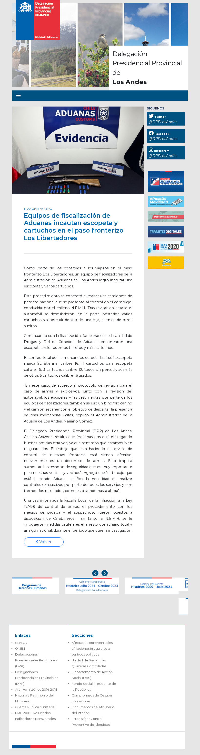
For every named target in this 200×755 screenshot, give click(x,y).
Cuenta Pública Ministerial (35, 707)
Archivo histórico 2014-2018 (36, 689)
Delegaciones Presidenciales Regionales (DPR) (36, 660)
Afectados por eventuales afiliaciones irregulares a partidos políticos (92, 648)
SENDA (21, 643)
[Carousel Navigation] (100, 574)
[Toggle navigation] (18, 95)
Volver (45, 541)
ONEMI (20, 648)
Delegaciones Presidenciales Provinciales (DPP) (36, 678)
